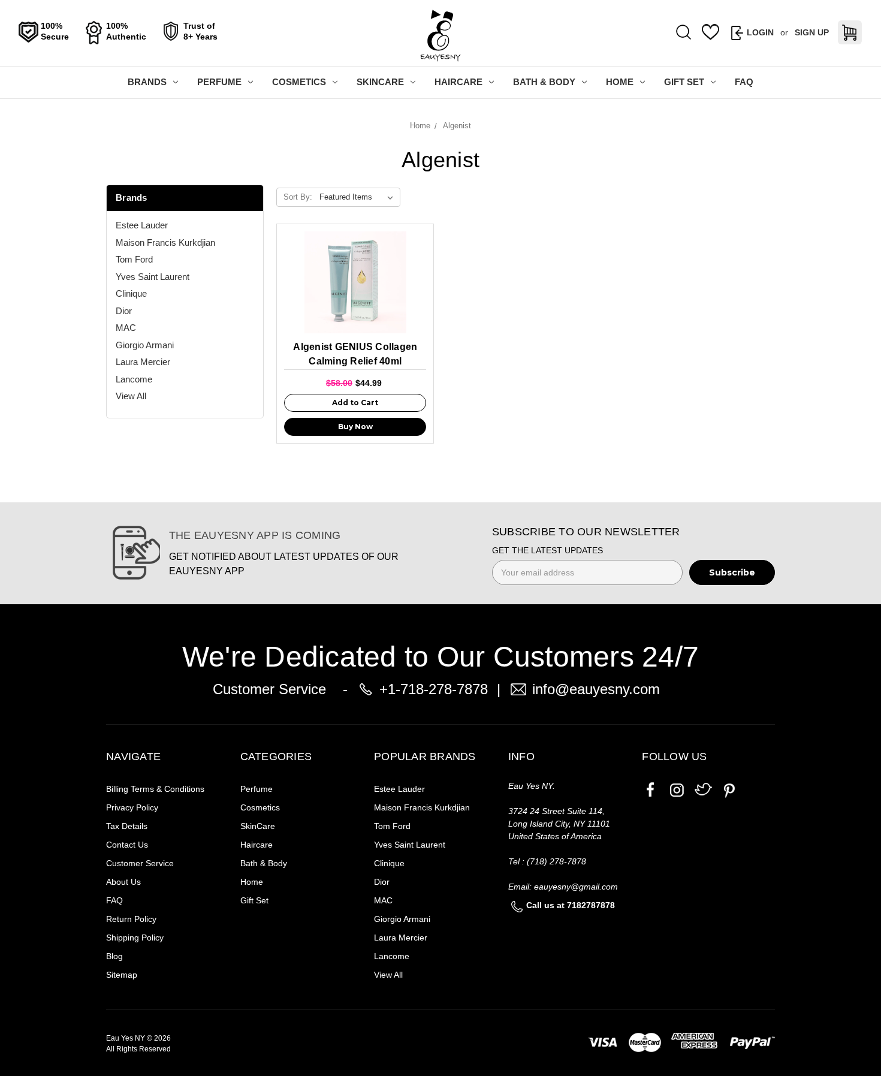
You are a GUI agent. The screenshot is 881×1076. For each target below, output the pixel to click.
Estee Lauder (142, 225)
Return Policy (131, 919)
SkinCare (380, 82)
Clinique (131, 293)
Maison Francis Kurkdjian (165, 242)
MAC (126, 328)
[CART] (849, 32)
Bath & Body (544, 82)
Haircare (458, 82)
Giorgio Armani (145, 345)
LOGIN (760, 32)
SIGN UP (812, 32)
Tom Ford (134, 259)
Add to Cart (355, 402)
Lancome (134, 379)
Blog (114, 956)
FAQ (744, 82)
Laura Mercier (143, 362)
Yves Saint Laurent (152, 277)
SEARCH (684, 33)
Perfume (219, 82)
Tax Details (126, 826)
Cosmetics (299, 82)
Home (619, 82)
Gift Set (684, 82)
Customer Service (140, 863)
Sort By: (297, 196)
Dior (124, 311)
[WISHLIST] (711, 32)
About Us (123, 882)
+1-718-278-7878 (433, 689)
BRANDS (147, 82)
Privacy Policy (132, 807)
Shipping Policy (135, 937)
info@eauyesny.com (596, 689)
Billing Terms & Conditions (155, 789)
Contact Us (127, 844)
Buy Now (355, 426)
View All (131, 396)
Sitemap (121, 974)
